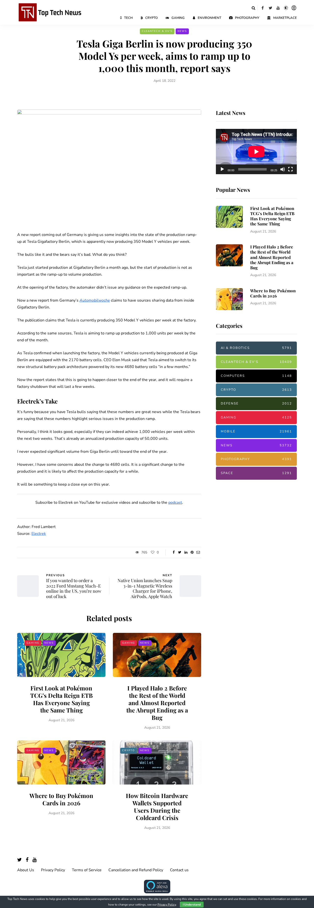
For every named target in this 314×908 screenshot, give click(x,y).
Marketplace (285, 18)
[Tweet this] (180, 552)
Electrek (38, 533)
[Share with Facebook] (173, 552)
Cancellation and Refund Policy (135, 870)
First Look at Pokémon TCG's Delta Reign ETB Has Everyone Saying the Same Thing (61, 699)
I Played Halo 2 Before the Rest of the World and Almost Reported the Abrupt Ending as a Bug (157, 702)
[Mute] (282, 169)
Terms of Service (87, 870)
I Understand (192, 905)
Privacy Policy (53, 870)
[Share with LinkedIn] (186, 552)
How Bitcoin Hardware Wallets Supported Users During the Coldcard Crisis (157, 807)
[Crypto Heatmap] (293, 7)
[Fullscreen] (290, 169)
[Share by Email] (198, 552)
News (182, 31)
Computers (256, 376)
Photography (247, 18)
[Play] (222, 169)
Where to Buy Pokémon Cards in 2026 (61, 799)
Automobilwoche (94, 300)
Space (256, 473)
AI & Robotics (256, 348)
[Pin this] (192, 552)
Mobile (256, 431)
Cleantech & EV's (157, 31)
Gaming (178, 18)
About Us (25, 870)
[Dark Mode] (286, 7)
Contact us (179, 870)
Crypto (151, 18)
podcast (175, 502)
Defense (256, 403)
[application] (256, 151)
